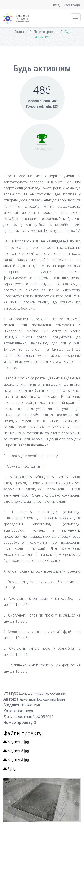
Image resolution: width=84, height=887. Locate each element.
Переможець (42, 149)
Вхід (56, 5)
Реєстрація (72, 5)
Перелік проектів (46, 32)
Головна (21, 32)
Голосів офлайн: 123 (42, 106)
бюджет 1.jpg (18, 742)
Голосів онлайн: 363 (42, 101)
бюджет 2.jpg (18, 751)
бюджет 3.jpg (18, 760)
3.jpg (11, 769)
